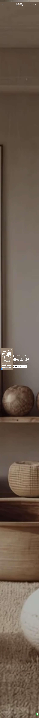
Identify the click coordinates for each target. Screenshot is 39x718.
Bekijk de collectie (19, 366)
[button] (30, 4)
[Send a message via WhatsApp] (37, 714)
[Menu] (3, 4)
